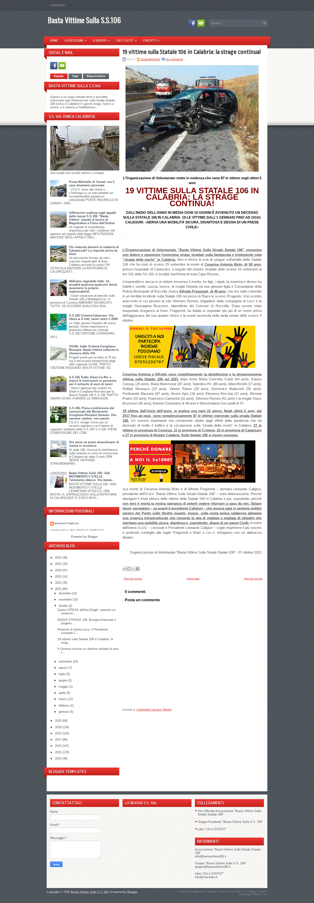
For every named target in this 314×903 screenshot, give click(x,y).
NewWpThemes (198, 891)
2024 (58, 570)
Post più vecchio (253, 578)
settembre (66, 661)
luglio (62, 674)
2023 (58, 576)
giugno (63, 680)
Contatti (151, 40)
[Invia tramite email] (124, 568)
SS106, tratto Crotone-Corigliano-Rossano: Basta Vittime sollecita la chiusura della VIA (93, 350)
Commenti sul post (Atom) (154, 709)
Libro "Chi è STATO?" (212, 829)
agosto (64, 667)
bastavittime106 (150, 59)
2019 (58, 727)
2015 (58, 752)
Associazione (75, 40)
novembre (66, 599)
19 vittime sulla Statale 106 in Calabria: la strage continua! (192, 52)
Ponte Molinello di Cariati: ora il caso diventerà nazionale (91, 183)
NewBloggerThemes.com (253, 894)
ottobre (64, 605)
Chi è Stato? (126, 40)
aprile (63, 693)
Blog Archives (96, 76)
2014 (58, 758)
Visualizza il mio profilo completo (77, 530)
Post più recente (133, 578)
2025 (58, 564)
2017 (58, 739)
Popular (59, 76)
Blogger (92, 536)
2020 (58, 720)
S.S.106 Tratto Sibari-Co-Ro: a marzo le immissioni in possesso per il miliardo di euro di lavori (93, 380)
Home (54, 40)
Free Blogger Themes (255, 891)
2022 (58, 582)
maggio (64, 686)
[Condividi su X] (133, 568)
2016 (58, 746)
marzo (63, 699)
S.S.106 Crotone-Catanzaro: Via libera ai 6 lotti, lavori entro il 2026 (93, 317)
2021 (58, 589)
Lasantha (235, 891)
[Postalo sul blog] (129, 568)
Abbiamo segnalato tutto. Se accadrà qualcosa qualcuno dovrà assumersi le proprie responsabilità (93, 286)
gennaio (64, 711)
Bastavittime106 (67, 523)
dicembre (65, 593)
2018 (58, 733)
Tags (75, 76)
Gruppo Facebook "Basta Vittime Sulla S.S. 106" (230, 822)
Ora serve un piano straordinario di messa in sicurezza (94, 443)
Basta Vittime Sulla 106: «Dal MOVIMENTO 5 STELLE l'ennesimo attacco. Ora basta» (91, 476)
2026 (58, 557)
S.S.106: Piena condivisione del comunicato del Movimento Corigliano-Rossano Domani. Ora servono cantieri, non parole (92, 413)
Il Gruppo (101, 40)
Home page (57, 5)
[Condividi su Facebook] (137, 568)
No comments (174, 59)
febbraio (64, 705)
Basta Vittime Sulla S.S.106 (84, 20)
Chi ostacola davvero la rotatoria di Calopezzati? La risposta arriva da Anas (94, 250)
